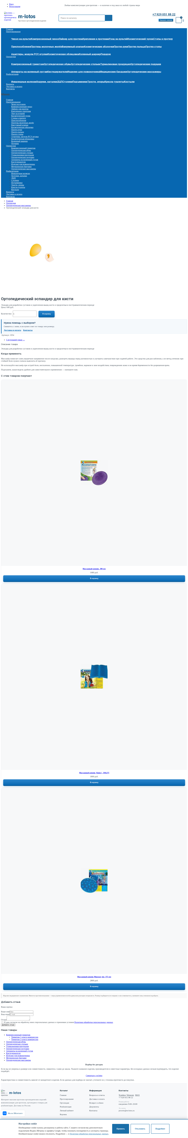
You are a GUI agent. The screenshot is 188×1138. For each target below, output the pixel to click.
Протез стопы (153, 46)
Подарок (106, 54)
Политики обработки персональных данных (93, 1022)
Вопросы (10, 84)
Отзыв (4, 1020)
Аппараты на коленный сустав (29, 71)
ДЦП (59, 81)
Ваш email (5, 1014)
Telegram (130, 1095)
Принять (121, 1129)
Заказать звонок (166, 20)
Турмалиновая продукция (115, 64)
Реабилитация (12, 74)
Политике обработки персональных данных (89, 1134)
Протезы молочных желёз (46, 46)
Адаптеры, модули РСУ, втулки (29, 54)
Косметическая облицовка (63, 54)
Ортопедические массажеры (144, 71)
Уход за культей (118, 39)
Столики (67, 81)
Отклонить (140, 1129)
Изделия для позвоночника (83, 71)
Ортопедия (11, 57)
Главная (9, 29)
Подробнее (160, 1129)
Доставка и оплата (14, 86)
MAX (137, 1095)
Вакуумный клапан (73, 46)
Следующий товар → (15, 340)
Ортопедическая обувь (57, 64)
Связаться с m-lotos (94, 1075)
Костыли (129, 81)
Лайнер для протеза (71, 39)
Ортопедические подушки (146, 64)
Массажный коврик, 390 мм (94, 569)
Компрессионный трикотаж (27, 64)
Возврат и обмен (96, 1103)
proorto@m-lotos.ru (127, 1111)
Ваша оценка (6, 1007)
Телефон (122, 1095)
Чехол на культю (21, 39)
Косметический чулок (140, 39)
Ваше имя (5, 1012)
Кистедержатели (57, 71)
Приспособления (21, 46)
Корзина (63, 1114)
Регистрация (14, 6)
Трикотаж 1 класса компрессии (24, 1037)
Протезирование (13, 31)
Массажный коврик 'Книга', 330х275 (94, 773)
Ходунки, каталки (46, 81)
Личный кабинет (67, 1111)
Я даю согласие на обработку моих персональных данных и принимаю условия (58, 1022)
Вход (11, 4)
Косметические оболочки (99, 46)
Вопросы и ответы (97, 1095)
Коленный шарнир (90, 54)
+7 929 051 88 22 (163, 14)
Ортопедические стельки (85, 64)
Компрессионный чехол (45, 39)
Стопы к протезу (163, 39)
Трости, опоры (96, 81)
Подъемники (80, 81)
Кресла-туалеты (114, 81)
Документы (94, 1107)
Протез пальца (136, 46)
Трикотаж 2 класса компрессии (24, 1039)
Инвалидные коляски (23, 81)
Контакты (10, 89)
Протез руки (121, 46)
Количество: (6, 314)
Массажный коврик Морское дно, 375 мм (94, 977)
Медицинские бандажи (113, 71)
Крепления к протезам (96, 39)
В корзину (46, 314)
